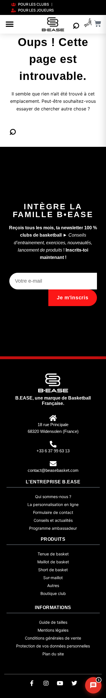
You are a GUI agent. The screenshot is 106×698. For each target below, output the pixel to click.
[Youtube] (60, 683)
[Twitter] (74, 683)
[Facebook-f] (32, 683)
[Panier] (97, 23)
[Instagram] (46, 683)
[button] (10, 24)
